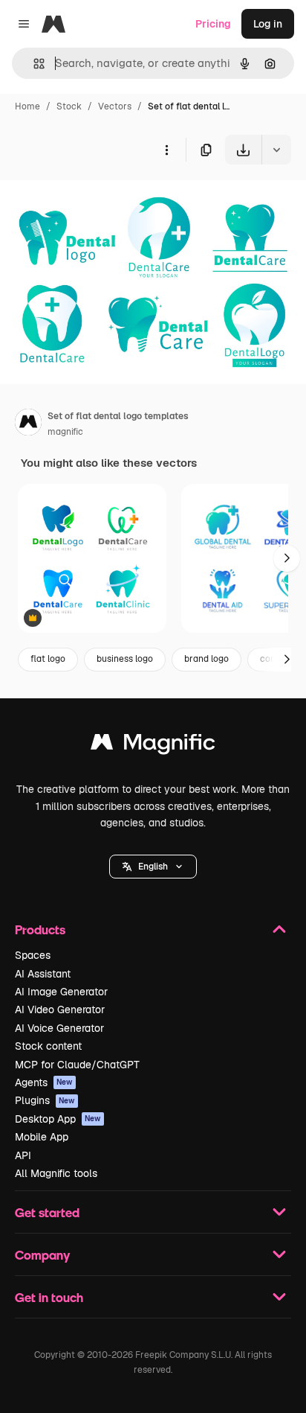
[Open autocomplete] (33, 63)
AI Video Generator (60, 1009)
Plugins (45, 1100)
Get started (47, 1212)
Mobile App (41, 1137)
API (23, 1155)
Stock (69, 106)
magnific (65, 432)
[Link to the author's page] (28, 424)
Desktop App (58, 1119)
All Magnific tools (56, 1173)
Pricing (213, 24)
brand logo (206, 659)
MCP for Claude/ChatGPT (77, 1064)
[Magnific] (153, 745)
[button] (153, 866)
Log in (267, 24)
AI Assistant (43, 973)
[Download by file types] (276, 150)
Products (40, 929)
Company (42, 1255)
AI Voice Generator (59, 1028)
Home (27, 106)
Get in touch (49, 1297)
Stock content (48, 1046)
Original (95, 199)
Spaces (33, 955)
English (153, 867)
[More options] (166, 150)
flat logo (47, 659)
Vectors (114, 106)
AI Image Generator (61, 991)
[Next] (286, 558)
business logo (125, 659)
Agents (44, 1082)
